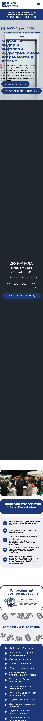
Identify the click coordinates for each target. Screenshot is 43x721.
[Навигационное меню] (38, 4)
